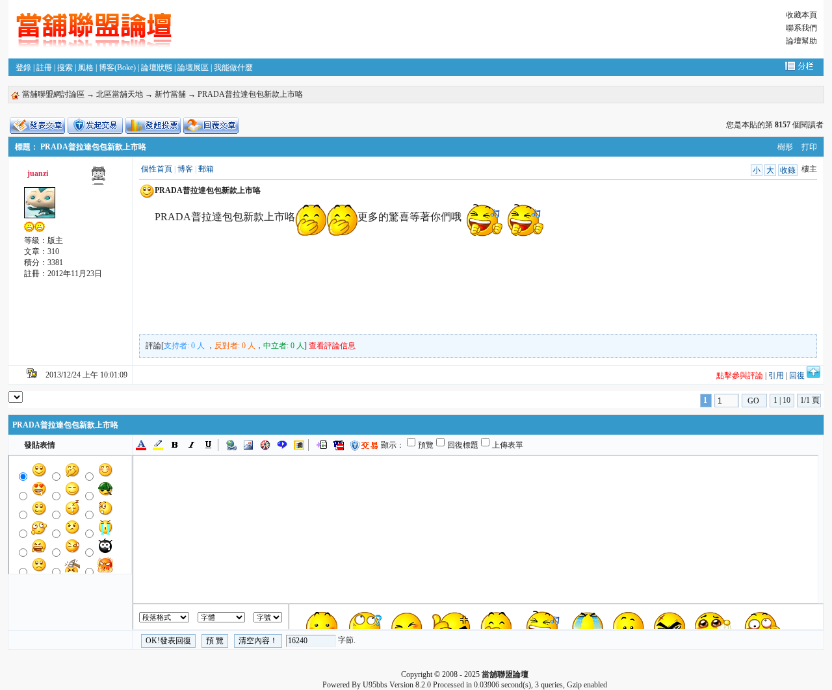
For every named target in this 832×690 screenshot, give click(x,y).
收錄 (788, 170)
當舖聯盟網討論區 (53, 94)
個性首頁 (156, 168)
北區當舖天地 (119, 94)
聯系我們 (801, 27)
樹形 (785, 146)
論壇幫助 (801, 40)
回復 (797, 375)
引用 (776, 375)
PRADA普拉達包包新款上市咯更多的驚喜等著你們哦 (308, 216)
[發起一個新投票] (153, 125)
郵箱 (206, 168)
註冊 (44, 67)
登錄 (23, 67)
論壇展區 (193, 67)
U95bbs (375, 684)
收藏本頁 (801, 14)
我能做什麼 (233, 67)
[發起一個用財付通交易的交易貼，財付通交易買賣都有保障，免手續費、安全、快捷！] (95, 125)
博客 (185, 168)
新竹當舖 (170, 94)
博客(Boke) (117, 67)
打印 (809, 146)
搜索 (65, 67)
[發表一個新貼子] (37, 125)
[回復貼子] (211, 125)
